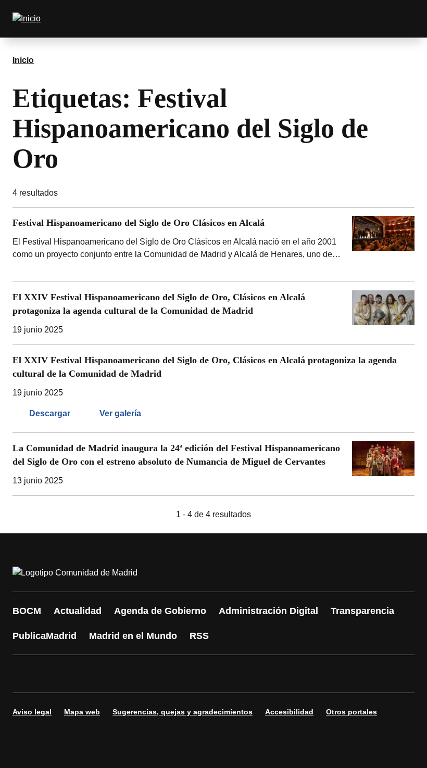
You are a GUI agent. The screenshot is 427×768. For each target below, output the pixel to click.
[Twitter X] (89, 673)
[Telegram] (277, 673)
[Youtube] (120, 673)
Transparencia (362, 611)
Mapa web (82, 712)
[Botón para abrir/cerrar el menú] (400, 18)
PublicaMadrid (44, 636)
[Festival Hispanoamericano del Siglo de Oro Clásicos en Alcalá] (213, 244)
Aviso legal (32, 712)
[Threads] (308, 673)
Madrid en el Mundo (133, 636)
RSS (199, 636)
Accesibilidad (289, 712)
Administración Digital (268, 611)
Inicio (23, 60)
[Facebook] (27, 673)
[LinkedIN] (152, 673)
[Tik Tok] (214, 673)
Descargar (49, 413)
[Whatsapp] (183, 673)
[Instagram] (58, 673)
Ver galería (120, 413)
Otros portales (351, 712)
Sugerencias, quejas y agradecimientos (182, 712)
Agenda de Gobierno (160, 611)
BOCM (26, 611)
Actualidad (78, 611)
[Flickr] (245, 673)
